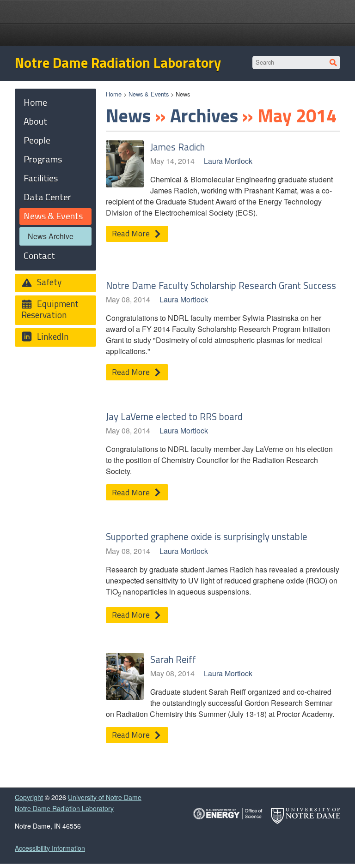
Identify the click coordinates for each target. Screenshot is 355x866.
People (37, 140)
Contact (39, 255)
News (128, 116)
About (35, 121)
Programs (43, 159)
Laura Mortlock (228, 161)
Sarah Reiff (173, 659)
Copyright (29, 797)
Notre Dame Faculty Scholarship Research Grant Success (221, 285)
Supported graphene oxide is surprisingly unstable (206, 536)
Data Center (47, 197)
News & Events (149, 94)
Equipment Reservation (50, 309)
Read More (132, 233)
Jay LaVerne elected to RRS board (174, 416)
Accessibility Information (50, 848)
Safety (48, 282)
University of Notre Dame (104, 797)
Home (114, 94)
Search (333, 62)
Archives (204, 116)
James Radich (177, 146)
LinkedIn (51, 336)
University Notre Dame (177, 11)
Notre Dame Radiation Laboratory (118, 62)
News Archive (50, 236)
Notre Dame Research (177, 34)
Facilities (41, 178)
